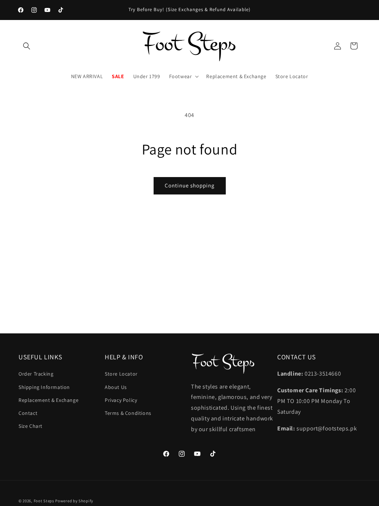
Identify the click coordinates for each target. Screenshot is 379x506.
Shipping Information (44, 387)
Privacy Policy (121, 400)
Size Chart (31, 426)
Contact (28, 413)
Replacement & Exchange (48, 400)
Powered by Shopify (74, 500)
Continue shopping (190, 185)
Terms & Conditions (128, 413)
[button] (27, 46)
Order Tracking (36, 373)
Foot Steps (44, 500)
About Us (116, 387)
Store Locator (121, 373)
